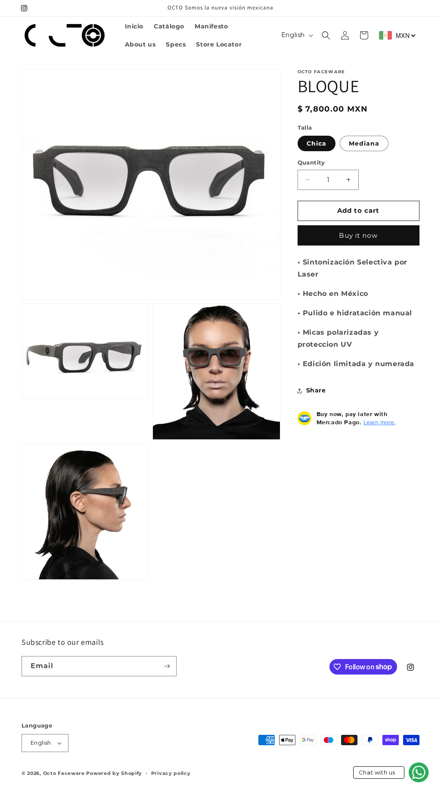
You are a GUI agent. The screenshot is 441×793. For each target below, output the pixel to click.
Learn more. (379, 422)
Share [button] (316, 390)
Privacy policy (171, 773)
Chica (316, 143)
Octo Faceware (64, 773)
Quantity (311, 162)
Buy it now (358, 235)
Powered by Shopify (114, 773)
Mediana (364, 143)
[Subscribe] (166, 666)
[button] (326, 35)
